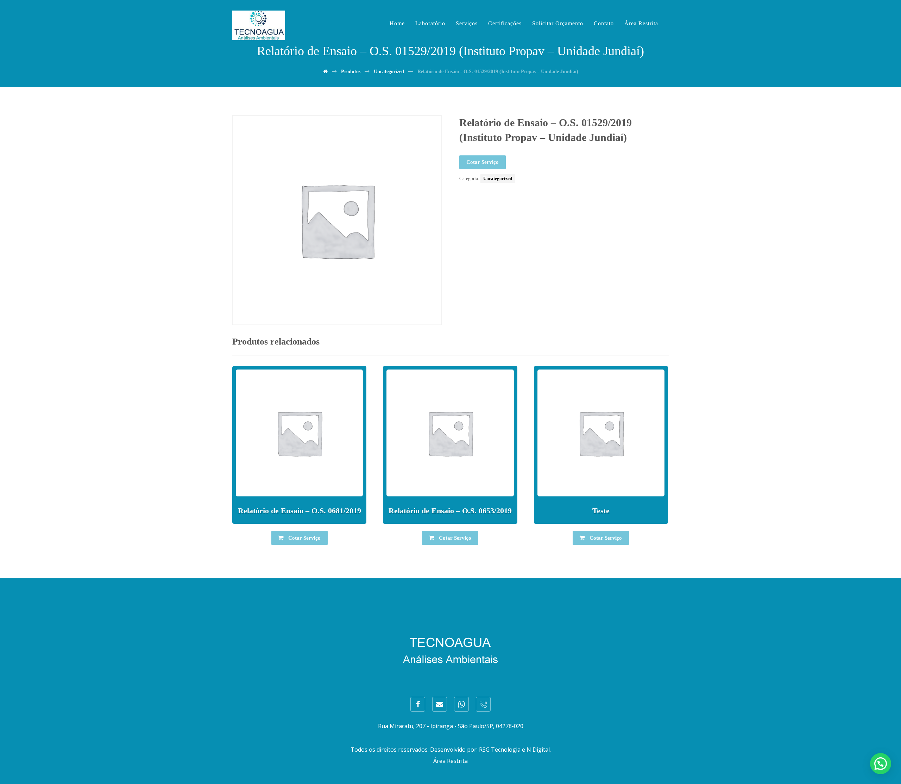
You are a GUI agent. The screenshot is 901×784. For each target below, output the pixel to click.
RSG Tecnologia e (502, 749)
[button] (880, 763)
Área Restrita (450, 761)
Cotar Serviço (482, 162)
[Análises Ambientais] (258, 25)
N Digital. (539, 749)
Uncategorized (497, 178)
